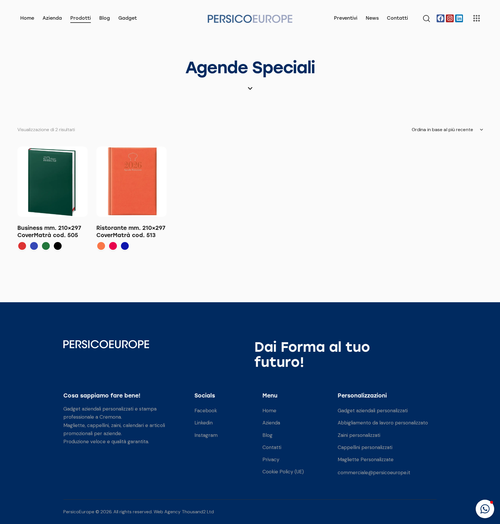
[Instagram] (450, 18)
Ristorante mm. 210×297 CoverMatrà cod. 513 (131, 232)
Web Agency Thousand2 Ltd (184, 512)
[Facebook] (440, 18)
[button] (485, 509)
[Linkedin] (459, 18)
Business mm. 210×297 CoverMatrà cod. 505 (49, 232)
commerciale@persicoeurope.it (374, 472)
